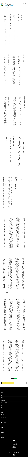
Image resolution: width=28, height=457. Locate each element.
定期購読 (2, 412)
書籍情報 (20, 382)
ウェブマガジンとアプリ (4, 410)
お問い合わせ (2, 437)
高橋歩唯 (6, 5)
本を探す (2, 392)
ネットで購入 (8, 382)
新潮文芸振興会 (14, 446)
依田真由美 (11, 5)
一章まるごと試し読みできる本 (4, 422)
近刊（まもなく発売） (3, 417)
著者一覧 (2, 405)
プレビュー (8, 7)
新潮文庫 (2, 395)
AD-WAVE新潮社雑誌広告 (14, 447)
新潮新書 (2, 397)
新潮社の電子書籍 (3, 400)
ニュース (2, 435)
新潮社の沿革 (2, 432)
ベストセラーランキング (4, 419)
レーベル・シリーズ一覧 (4, 402)
